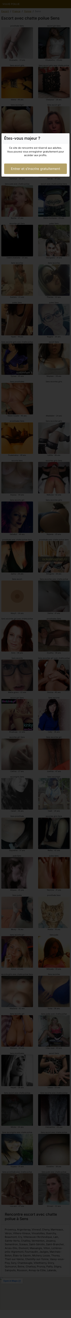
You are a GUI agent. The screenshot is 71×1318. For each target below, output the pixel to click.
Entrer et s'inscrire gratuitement (35, 169)
